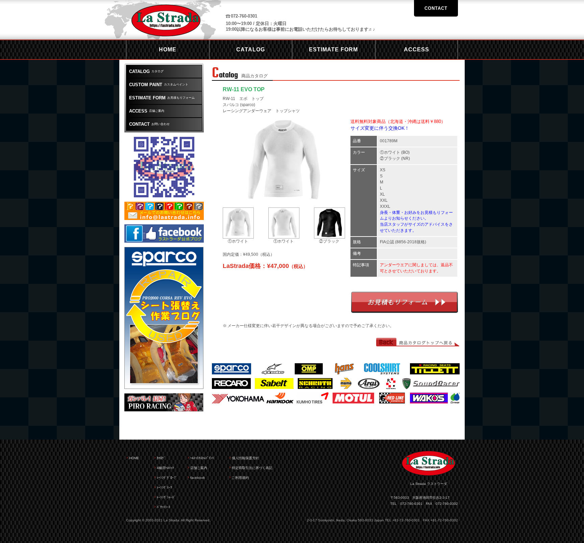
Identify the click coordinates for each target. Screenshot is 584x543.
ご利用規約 (240, 477)
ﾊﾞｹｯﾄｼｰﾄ (163, 507)
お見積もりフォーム (404, 302)
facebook (197, 477)
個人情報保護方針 (245, 458)
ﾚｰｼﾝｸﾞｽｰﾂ (164, 487)
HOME (134, 458)
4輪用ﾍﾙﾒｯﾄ (165, 468)
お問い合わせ (149, 124)
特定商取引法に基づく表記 (252, 468)
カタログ (146, 71)
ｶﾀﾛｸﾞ (161, 458)
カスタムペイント (158, 84)
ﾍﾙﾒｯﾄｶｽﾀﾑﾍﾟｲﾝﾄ (202, 458)
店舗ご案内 (146, 111)
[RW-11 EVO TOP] (284, 200)
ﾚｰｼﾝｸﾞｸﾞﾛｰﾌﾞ (167, 477)
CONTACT (435, 8)
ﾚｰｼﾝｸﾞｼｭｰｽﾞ (166, 497)
